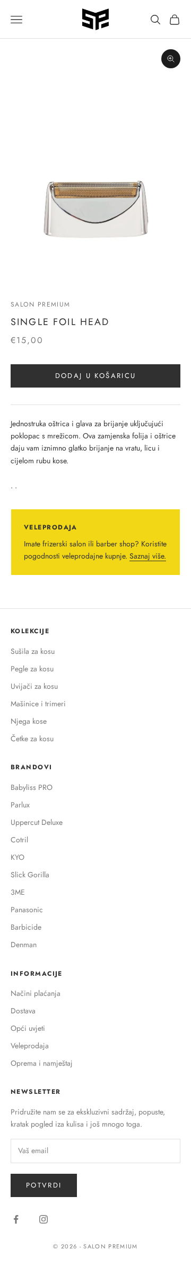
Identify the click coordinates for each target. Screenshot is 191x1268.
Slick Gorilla (30, 874)
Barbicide (26, 927)
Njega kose (29, 721)
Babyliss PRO (32, 787)
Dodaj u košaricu (95, 376)
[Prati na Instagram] (43, 1219)
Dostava (23, 1010)
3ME (18, 892)
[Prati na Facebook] (16, 1219)
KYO (17, 857)
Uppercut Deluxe (37, 822)
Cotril (19, 839)
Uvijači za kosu (34, 686)
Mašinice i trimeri (38, 703)
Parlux (20, 804)
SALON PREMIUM (41, 304)
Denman (24, 944)
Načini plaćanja (35, 993)
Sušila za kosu (33, 651)
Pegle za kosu (32, 668)
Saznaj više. (147, 556)
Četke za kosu (32, 738)
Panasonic (27, 909)
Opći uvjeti (28, 1028)
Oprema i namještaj (42, 1063)
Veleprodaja (30, 1045)
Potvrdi (44, 1185)
